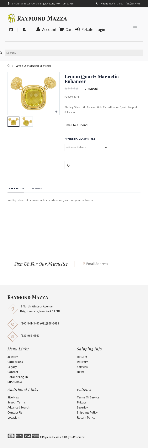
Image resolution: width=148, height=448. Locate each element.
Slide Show (15, 382)
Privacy (82, 402)
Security (82, 407)
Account (49, 29)
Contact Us (15, 412)
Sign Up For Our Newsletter (41, 264)
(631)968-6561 (30, 335)
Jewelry (13, 357)
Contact (13, 372)
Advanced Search (18, 407)
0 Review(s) (91, 88)
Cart (69, 29)
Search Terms (17, 402)
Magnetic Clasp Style (80, 138)
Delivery (82, 362)
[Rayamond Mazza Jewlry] (38, 18)
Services (82, 367)
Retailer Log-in (18, 377)
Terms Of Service (88, 397)
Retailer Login (93, 29)
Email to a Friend (76, 125)
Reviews (36, 188)
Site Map (13, 397)
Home (9, 66)
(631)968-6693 (133, 3)
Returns (82, 357)
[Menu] (135, 27)
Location (13, 417)
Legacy (12, 367)
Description (16, 188)
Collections (15, 362)
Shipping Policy (87, 412)
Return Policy (86, 417)
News (80, 372)
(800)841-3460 (116, 3)
